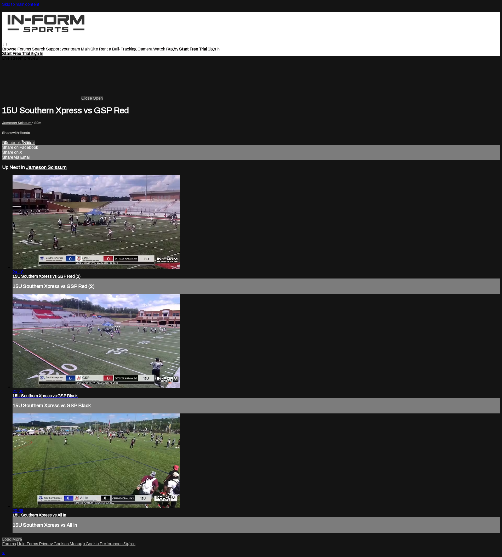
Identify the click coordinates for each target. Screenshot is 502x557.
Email (30, 142)
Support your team (63, 49)
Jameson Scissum (17, 123)
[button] (5, 44)
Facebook (11, 142)
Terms (32, 544)
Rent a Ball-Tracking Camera (125, 49)
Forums (24, 49)
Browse (9, 49)
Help (21, 544)
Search (39, 49)
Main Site (89, 49)
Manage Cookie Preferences (96, 544)
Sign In (37, 53)
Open (98, 98)
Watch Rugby (165, 49)
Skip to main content (20, 4)
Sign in (214, 49)
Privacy (46, 544)
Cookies (62, 544)
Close (87, 98)
